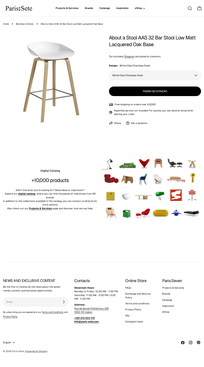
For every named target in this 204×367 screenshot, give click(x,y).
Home (6, 23)
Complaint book (134, 321)
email (184, 110)
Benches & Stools (24, 23)
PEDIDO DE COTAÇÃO (155, 91)
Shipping (129, 56)
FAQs (128, 287)
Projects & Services (173, 287)
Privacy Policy (133, 309)
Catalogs (167, 300)
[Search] (190, 8)
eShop (165, 311)
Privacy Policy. (10, 316)
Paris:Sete (18, 351)
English (7, 342)
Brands (166, 293)
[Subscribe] (64, 302)
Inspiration (168, 306)
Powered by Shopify (36, 351)
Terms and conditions (137, 303)
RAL (127, 315)
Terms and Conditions (52, 312)
